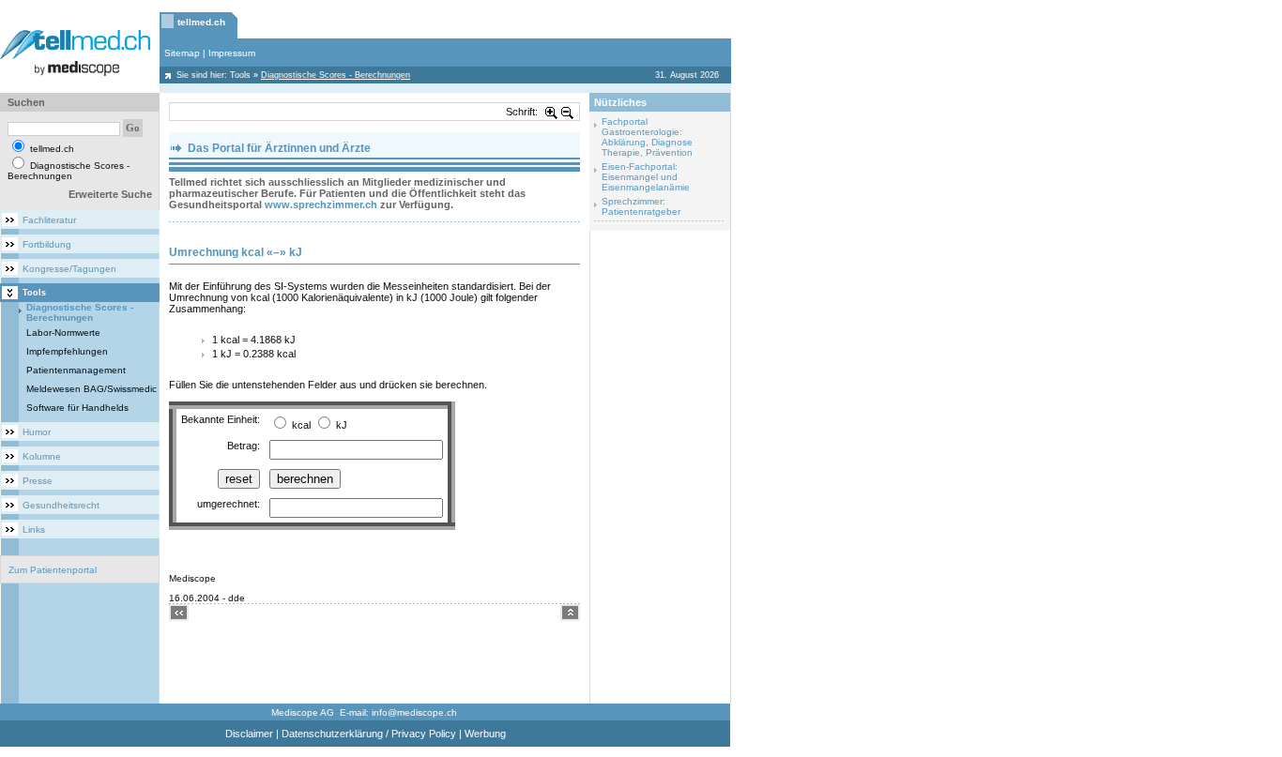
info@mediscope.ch (414, 712)
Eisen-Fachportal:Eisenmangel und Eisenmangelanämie (646, 176)
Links (34, 529)
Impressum (231, 53)
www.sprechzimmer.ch (321, 204)
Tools (240, 75)
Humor (37, 432)
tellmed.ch (201, 22)
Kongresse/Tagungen (69, 269)
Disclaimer (249, 733)
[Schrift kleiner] (567, 111)
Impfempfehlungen (67, 351)
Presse (38, 481)
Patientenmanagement (76, 370)
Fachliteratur (49, 220)
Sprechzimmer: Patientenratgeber (641, 206)
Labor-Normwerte (63, 332)
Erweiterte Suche (110, 194)
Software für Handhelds (77, 407)
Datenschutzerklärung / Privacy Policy (369, 733)
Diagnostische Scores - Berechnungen (79, 312)
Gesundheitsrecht (61, 505)
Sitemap (182, 53)
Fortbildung (47, 244)
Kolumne (42, 456)
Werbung (485, 733)
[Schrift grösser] (551, 111)
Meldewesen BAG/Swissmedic (91, 389)
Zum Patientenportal (52, 570)
